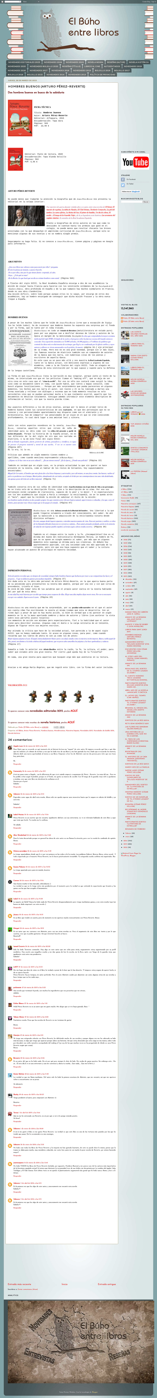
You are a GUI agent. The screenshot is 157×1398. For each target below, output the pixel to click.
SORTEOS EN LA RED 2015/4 (137, 720)
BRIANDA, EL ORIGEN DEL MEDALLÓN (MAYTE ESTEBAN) (136, 710)
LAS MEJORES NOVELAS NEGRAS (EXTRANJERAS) (138, 393)
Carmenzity (17, 771)
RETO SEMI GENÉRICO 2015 (137, 724)
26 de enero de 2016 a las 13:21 (32, 1144)
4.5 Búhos (19, 731)
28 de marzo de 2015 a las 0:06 (32, 1058)
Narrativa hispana (72, 731)
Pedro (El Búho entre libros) (133, 318)
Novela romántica (127, 524)
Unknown (16, 794)
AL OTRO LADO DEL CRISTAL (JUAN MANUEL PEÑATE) (136, 658)
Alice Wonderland (19, 835)
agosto (128, 593)
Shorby (15, 1094)
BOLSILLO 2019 (102, 70)
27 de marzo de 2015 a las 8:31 (31, 1035)
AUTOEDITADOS (112, 66)
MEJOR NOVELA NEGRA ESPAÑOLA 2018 (138, 462)
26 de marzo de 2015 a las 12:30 (38, 867)
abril (127, 606)
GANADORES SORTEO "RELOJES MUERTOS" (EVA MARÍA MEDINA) (137, 644)
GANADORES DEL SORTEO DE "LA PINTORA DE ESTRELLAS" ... (136, 787)
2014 (126, 841)
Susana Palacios (19, 867)
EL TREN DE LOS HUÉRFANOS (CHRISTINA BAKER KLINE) (136, 741)
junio (127, 599)
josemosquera (18, 1163)
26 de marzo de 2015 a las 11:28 (39, 835)
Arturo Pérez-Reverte (32, 731)
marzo (128, 609)
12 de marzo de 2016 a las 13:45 (36, 1163)
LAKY (15, 967)
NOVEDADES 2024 (53, 62)
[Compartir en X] (59, 727)
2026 (126, 540)
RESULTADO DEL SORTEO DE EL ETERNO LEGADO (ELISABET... (136, 671)
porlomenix (17, 987)
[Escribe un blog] (57, 727)
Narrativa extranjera (128, 504)
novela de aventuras (128, 530)
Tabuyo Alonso (18, 1017)
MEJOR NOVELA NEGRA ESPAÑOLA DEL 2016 (138, 438)
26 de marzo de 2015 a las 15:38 (31, 899)
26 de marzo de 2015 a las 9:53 (32, 794)
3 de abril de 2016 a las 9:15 (31, 1183)
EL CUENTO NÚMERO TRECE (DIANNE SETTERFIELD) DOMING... (136, 678)
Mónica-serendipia (20, 851)
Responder (17, 764)
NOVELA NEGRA (95, 62)
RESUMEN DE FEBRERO (135, 829)
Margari (16, 928)
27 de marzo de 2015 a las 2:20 (36, 1017)
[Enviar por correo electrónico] (55, 727)
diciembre (129, 579)
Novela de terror (127, 515)
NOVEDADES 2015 (82, 70)
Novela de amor (127, 512)
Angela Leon (18, 746)
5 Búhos (124, 495)
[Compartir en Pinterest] (63, 727)
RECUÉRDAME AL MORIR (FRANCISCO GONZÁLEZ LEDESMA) (136, 811)
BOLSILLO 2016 (15, 74)
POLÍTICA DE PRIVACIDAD (102, 74)
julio (127, 596)
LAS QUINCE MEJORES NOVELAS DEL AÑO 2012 (139, 334)
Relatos (124, 527)
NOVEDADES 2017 (38, 70)
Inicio (64, 1284)
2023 (126, 550)
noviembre (130, 583)
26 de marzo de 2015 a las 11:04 (36, 815)
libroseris (16, 1058)
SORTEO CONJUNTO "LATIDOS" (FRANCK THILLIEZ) (139, 450)
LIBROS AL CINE (92, 66)
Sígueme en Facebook (123, 179)
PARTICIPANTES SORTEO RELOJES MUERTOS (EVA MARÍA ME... (136, 685)
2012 (126, 847)
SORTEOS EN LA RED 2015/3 (137, 764)
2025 (126, 543)
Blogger (95, 1392)
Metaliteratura (59, 731)
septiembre (130, 589)
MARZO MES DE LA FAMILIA (137, 767)
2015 (126, 576)
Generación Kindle (127, 498)
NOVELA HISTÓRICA (138, 62)
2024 (126, 546)
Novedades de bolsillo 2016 (104, 731)
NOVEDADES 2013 (77, 74)
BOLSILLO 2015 (35, 74)
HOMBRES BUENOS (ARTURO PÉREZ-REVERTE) (133, 637)
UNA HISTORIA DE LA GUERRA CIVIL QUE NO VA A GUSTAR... (136, 734)
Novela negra (126, 521)
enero (128, 837)
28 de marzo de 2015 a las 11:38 (37, 1074)
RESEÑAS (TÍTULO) (71, 66)
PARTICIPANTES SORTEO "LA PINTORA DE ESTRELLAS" (135, 824)
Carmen (16, 880)
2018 (126, 566)
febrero (129, 833)
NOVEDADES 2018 (17, 70)
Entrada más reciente (19, 1284)
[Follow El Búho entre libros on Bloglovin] (131, 193)
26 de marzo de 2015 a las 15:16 (32, 880)
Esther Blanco (18, 1003)
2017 (126, 570)
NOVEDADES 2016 (60, 70)
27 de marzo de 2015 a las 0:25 (34, 987)
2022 (126, 553)
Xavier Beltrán (18, 1074)
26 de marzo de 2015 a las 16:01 (31, 915)
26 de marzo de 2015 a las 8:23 (35, 746)
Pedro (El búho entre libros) (133, 321)
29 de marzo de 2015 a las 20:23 (31, 1094)
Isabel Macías (18, 815)
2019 (126, 563)
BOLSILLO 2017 (122, 70)
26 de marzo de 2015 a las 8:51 (34, 771)
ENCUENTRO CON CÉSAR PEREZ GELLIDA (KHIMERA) (136, 651)
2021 (126, 556)
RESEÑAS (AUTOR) (116, 62)
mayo (128, 602)
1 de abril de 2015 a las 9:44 (29, 1113)
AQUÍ (73, 711)
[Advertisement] (62, 1263)
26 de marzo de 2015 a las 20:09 (37, 946)
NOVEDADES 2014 (55, 74)
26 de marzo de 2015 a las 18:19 (32, 928)
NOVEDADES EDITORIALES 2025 (24, 62)
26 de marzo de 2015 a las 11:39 (39, 851)
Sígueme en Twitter (123, 185)
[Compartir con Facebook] (61, 727)
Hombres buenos (47, 731)
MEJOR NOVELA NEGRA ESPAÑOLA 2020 (138, 381)
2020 (126, 560)
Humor (123, 501)
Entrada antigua (107, 1284)
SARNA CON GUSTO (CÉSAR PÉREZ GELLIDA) (139, 358)
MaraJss (16, 1035)
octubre (129, 586)
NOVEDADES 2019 (133, 66)
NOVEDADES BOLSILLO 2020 (44, 66)
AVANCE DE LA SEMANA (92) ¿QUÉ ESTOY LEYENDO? (135, 619)
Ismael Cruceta (19, 946)
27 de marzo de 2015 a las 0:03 (31, 967)
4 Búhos (124, 489)
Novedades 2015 (86, 731)
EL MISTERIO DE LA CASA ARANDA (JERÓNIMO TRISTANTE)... (136, 759)
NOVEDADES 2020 (17, 66)
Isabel (15, 899)
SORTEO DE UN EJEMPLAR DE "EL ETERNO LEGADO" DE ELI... (137, 799)
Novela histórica (14, 733)
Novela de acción (127, 510)
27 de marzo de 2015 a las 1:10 (35, 1003)
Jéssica (16, 915)
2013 (126, 844)
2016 (126, 573)
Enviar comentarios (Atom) (28, 1289)
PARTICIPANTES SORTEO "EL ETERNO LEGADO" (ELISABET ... (135, 703)
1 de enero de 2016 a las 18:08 (32, 1129)
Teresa (15, 1113)
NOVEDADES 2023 (75, 62)
